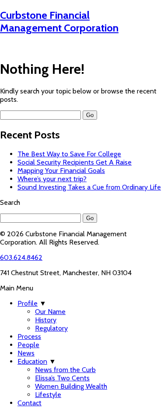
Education (32, 361)
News (26, 353)
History (45, 320)
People (28, 345)
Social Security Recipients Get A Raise (74, 162)
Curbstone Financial (59, 21)
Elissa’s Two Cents (62, 378)
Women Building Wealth (71, 386)
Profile (27, 303)
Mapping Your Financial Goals (61, 170)
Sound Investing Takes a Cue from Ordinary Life (89, 187)
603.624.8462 (21, 257)
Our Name (50, 311)
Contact (29, 403)
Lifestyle (48, 394)
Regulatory (51, 328)
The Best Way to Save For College (69, 154)
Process (29, 336)
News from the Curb (65, 370)
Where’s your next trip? (52, 179)
